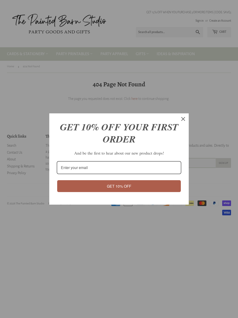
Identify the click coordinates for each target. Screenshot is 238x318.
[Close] (183, 119)
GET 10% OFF (119, 186)
